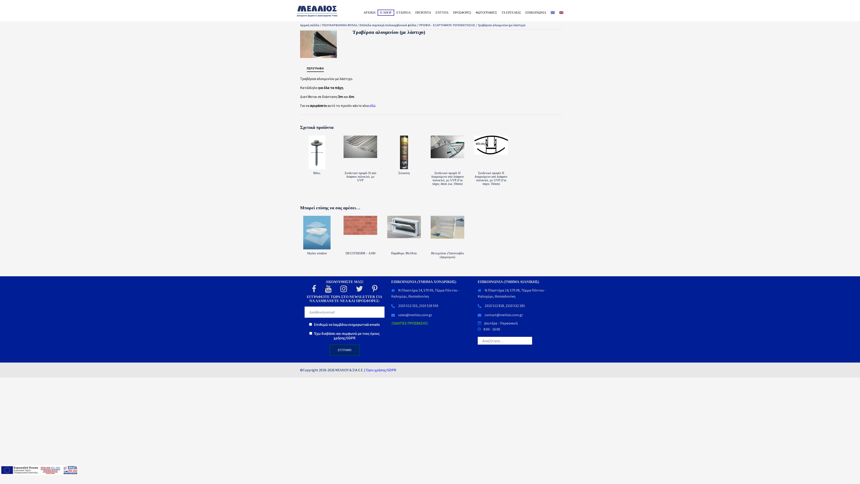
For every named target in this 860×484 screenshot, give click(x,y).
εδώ (373, 105)
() (409, 323)
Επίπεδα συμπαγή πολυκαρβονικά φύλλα (387, 25)
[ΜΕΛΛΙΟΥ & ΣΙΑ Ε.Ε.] (322, 10)
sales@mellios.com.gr (415, 315)
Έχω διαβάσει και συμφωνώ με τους (347, 335)
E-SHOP (385, 12)
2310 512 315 (407, 305)
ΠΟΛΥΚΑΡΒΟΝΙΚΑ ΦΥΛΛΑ (339, 25)
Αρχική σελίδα (309, 25)
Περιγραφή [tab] (315, 68)
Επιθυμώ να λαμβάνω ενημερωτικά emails (346, 324)
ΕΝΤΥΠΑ (442, 12)
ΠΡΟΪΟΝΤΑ (423, 12)
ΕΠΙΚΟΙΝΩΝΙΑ (535, 12)
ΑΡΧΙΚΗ (369, 12)
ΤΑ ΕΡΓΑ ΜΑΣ (511, 12)
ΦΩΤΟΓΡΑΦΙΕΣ (486, 12)
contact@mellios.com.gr (504, 315)
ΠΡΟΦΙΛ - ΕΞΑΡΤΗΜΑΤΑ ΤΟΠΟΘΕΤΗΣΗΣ (447, 25)
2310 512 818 (494, 305)
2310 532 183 (515, 305)
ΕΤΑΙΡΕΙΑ (403, 12)
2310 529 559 (428, 305)
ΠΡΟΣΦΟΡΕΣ (462, 12)
